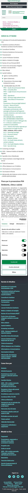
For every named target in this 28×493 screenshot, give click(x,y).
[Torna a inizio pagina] (24, 489)
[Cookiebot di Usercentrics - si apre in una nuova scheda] (19, 220)
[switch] (24, 245)
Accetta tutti (14, 262)
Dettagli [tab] (12, 223)
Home (4, 22)
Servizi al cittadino (13, 22)
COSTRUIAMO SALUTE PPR (10, 26)
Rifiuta (14, 272)
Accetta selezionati (14, 267)
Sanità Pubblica (7, 24)
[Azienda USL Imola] (17, 12)
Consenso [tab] (4, 223)
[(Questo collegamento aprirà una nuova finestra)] (9, 476)
